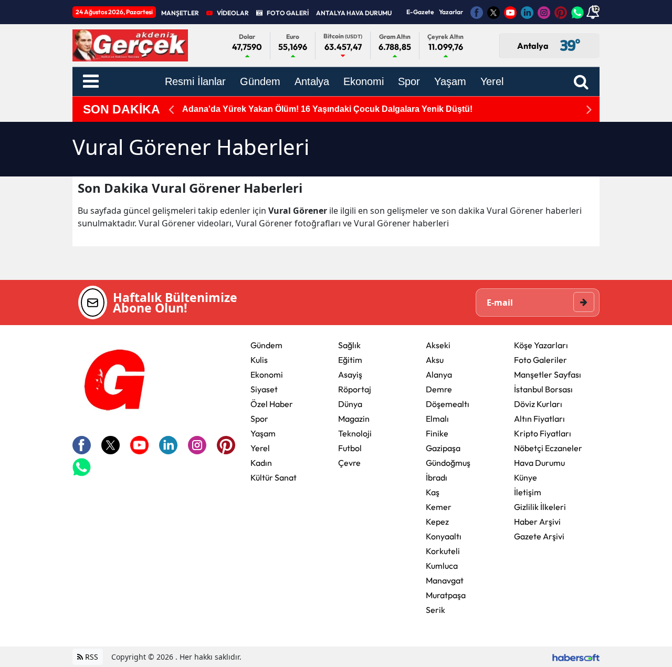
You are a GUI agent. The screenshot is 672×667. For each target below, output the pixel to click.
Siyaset (264, 389)
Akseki (438, 345)
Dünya (350, 404)
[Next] (589, 109)
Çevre (349, 462)
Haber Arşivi (537, 521)
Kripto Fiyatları (542, 433)
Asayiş (350, 374)
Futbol (350, 448)
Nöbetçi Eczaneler (548, 448)
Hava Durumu (539, 462)
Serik (435, 610)
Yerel (260, 448)
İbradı (436, 477)
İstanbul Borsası (543, 389)
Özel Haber (271, 404)
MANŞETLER (180, 13)
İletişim (527, 492)
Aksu (435, 360)
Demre (439, 389)
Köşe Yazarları (541, 345)
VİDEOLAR (233, 13)
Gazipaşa (443, 448)
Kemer (439, 507)
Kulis (259, 360)
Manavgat (445, 580)
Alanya (439, 374)
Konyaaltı (443, 536)
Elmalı (437, 418)
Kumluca (442, 565)
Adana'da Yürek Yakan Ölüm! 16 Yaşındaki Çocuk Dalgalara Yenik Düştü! (327, 109)
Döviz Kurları (538, 404)
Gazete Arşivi (539, 536)
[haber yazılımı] (576, 656)
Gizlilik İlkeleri (540, 507)
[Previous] (171, 109)
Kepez (437, 521)
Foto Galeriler (540, 360)
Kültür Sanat (273, 477)
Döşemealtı (447, 404)
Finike (437, 433)
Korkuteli (443, 551)
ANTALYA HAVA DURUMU (354, 13)
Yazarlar (451, 12)
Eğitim (350, 360)
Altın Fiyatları (539, 418)
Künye (525, 477)
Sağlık (349, 345)
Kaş (432, 492)
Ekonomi (266, 374)
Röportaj (354, 389)
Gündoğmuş (448, 462)
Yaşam (263, 433)
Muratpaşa (446, 595)
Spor (259, 418)
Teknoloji (355, 433)
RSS (90, 657)
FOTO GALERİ (288, 13)
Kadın (261, 462)
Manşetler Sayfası (547, 374)
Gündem (266, 345)
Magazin (354, 418)
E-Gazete (420, 12)
